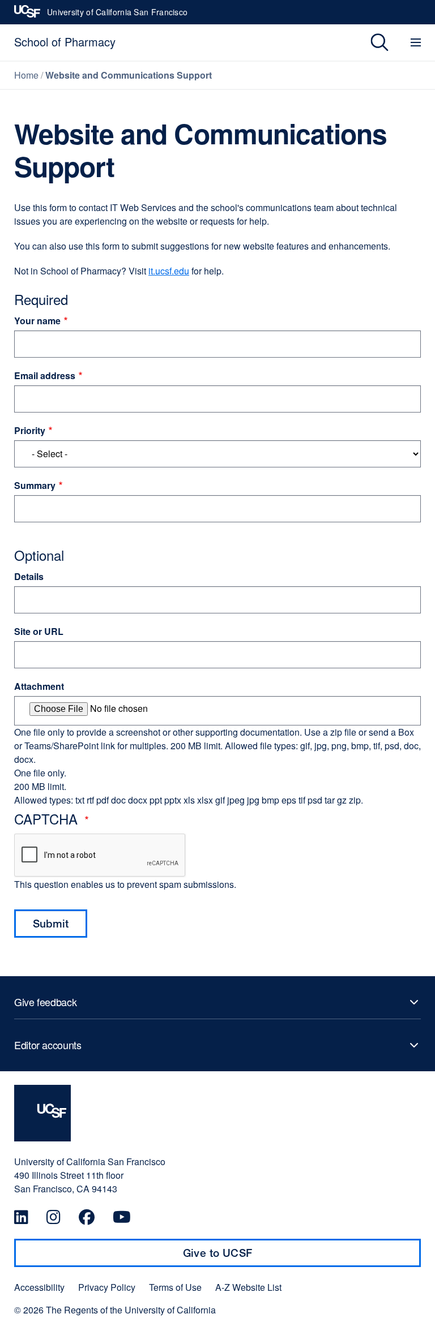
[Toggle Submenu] (217, 1002)
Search (371, 42)
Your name (37, 320)
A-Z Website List (248, 1287)
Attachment (39, 686)
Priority (29, 430)
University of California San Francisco (117, 15)
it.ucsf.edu (168, 270)
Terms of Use (175, 1287)
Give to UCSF (239, 1257)
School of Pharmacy (65, 41)
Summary (35, 485)
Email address (44, 375)
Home (26, 74)
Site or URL (38, 631)
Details (29, 576)
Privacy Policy (106, 1287)
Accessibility (39, 1287)
